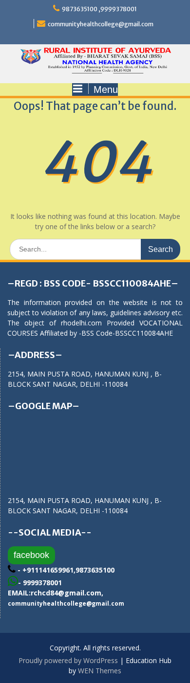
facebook (31, 555)
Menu (106, 89)
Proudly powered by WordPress (68, 660)
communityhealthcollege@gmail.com (100, 24)
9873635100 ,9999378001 (99, 9)
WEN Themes (99, 670)
